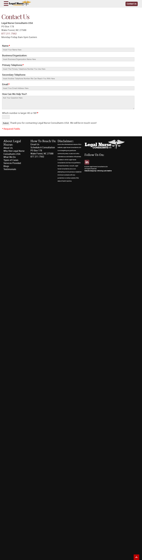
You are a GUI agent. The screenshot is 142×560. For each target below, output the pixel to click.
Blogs (6, 166)
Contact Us (131, 3)
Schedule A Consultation (43, 147)
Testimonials (9, 169)
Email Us (35, 144)
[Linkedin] (86, 162)
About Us (8, 148)
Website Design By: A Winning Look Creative (98, 171)
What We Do (9, 157)
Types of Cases (10, 160)
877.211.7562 (9, 33)
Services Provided (12, 163)
